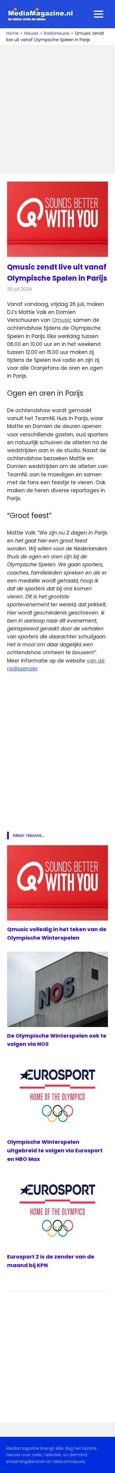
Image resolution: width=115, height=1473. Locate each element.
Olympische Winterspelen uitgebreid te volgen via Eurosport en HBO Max (55, 1150)
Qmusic (62, 320)
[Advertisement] (57, 110)
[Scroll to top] (106, 1464)
